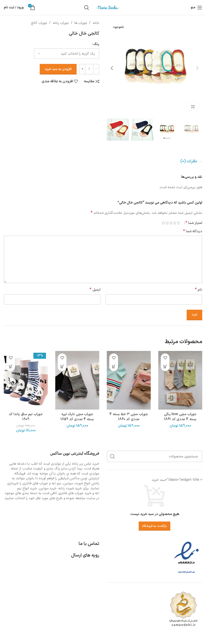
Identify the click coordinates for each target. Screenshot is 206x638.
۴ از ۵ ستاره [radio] (167, 223)
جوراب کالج (39, 23)
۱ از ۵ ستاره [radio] (178, 223)
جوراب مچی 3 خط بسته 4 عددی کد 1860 (129, 417)
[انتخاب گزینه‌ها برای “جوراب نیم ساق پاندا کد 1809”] (10, 366)
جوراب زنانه (61, 23)
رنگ (96, 44)
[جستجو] (87, 8)
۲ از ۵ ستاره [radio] (175, 223)
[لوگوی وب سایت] (108, 7)
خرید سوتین (48, 488)
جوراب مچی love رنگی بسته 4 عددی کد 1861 (180, 417)
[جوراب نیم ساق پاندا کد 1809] (26, 380)
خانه (96, 23)
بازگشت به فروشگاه (154, 526)
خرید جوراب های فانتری (74, 493)
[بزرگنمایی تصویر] (192, 106)
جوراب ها (80, 23)
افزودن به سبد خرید (58, 69)
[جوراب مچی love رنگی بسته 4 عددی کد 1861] (180, 380)
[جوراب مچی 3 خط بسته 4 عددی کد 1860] (129, 380)
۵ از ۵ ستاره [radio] (163, 223)
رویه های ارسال (85, 555)
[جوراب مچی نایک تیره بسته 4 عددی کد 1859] (77, 380)
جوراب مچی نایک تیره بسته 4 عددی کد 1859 (77, 417)
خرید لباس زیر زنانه (85, 463)
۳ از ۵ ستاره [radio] (171, 223)
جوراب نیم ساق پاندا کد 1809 (26, 417)
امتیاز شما (193, 223)
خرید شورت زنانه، (70, 488)
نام (198, 290)
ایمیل (95, 290)
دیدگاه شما (192, 231)
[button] (197, 68)
